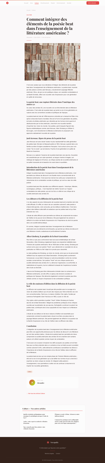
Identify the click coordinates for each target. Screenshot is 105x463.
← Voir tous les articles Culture (36, 393)
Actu (31, 3)
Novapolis (54, 442)
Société (69, 3)
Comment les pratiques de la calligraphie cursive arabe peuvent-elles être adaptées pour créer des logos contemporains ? (67, 421)
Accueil (26, 3)
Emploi (53, 3)
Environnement (61, 3)
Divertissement (45, 3)
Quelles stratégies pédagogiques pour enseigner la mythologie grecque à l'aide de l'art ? (35, 416)
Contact (58, 453)
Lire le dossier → (93, 3)
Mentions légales (49, 453)
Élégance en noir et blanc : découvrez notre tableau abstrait (67, 415)
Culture (37, 3)
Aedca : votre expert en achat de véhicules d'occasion (35, 422)
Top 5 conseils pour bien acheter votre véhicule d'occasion (34, 428)
